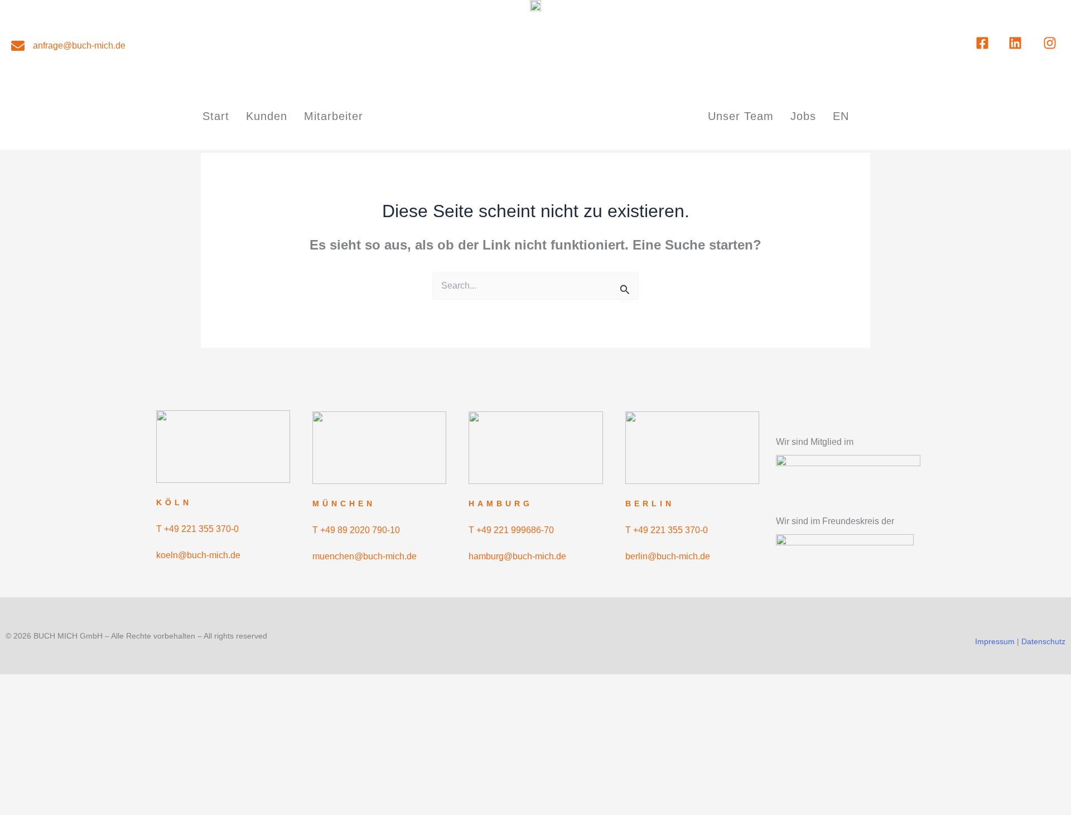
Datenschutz (1043, 641)
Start (215, 116)
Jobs (803, 116)
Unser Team (741, 116)
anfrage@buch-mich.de (79, 45)
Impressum (995, 641)
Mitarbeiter (333, 116)
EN (841, 116)
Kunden (266, 116)
